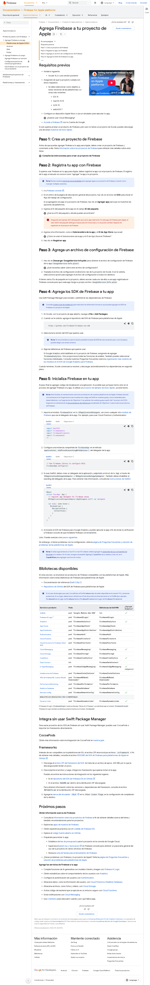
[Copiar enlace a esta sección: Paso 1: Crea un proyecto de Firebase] (104, 139)
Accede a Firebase (52, 122)
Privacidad (50, 980)
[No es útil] (132, 22)
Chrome (74, 970)
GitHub (37, 957)
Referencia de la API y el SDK (44, 946)
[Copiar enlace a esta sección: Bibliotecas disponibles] (80, 568)
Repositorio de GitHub (53, 587)
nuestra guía (98, 740)
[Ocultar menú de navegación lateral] (28, 980)
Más (43, 3)
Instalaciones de (49, 673)
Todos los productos (122, 970)
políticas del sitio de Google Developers (112, 921)
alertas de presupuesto (67, 841)
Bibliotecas (38, 953)
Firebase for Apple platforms (39, 10)
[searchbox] (16, 22)
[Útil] (129, 22)
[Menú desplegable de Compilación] (67, 15)
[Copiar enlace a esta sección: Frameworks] (59, 747)
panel (69, 846)
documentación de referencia (78, 403)
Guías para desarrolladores (44, 942)
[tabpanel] (89, 434)
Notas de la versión (114, 953)
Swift (72, 582)
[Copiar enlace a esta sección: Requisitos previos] (72, 65)
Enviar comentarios (123, 28)
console (54, 191)
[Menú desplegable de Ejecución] (83, 15)
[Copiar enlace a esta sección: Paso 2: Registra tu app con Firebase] (103, 165)
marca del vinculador (64, 794)
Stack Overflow (113, 946)
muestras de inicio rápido (61, 130)
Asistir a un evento (77, 957)
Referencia (92, 15)
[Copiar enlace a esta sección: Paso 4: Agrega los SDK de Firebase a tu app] (116, 291)
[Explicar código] (125, 323)
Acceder (143, 3)
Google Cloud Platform (101, 970)
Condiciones (39, 980)
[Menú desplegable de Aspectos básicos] (40, 15)
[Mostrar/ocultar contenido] (54, 41)
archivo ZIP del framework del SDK (69, 763)
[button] (14, 36)
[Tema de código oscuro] (129, 323)
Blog (120, 3)
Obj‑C (78, 582)
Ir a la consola (131, 3)
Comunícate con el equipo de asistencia (122, 942)
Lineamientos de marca (116, 957)
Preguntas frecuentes (115, 961)
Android (64, 970)
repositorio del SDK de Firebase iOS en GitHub (73, 779)
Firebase (42, 22)
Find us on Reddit (77, 946)
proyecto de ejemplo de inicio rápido (99, 388)
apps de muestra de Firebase (66, 825)
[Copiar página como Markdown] (61, 34)
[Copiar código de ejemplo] (132, 323)
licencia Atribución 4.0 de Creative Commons (106, 919)
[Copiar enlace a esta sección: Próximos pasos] (68, 807)
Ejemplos (104, 15)
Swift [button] (58, 421)
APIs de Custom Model (53, 677)
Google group (112, 950)
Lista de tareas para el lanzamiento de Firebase (76, 853)
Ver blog (74, 942)
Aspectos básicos (30, 15)
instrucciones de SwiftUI (120, 479)
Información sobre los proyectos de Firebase (78, 148)
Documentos (29, 3)
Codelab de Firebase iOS (84, 829)
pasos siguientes (70, 537)
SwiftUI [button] (48, 421)
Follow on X (75, 950)
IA (46, 15)
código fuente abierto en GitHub (66, 833)
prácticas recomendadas (72, 181)
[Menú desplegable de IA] (50, 15)
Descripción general (11, 15)
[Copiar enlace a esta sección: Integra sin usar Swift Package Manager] (108, 719)
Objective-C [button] (69, 421)
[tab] (49, 421)
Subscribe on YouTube (79, 953)
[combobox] (79, 3)
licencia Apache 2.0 (59, 921)
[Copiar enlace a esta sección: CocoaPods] (57, 735)
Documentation (11, 10)
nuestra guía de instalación (63, 305)
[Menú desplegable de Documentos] (37, 3)
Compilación (60, 15)
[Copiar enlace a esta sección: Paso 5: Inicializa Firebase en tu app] (101, 379)
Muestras (37, 950)
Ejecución (76, 15)
